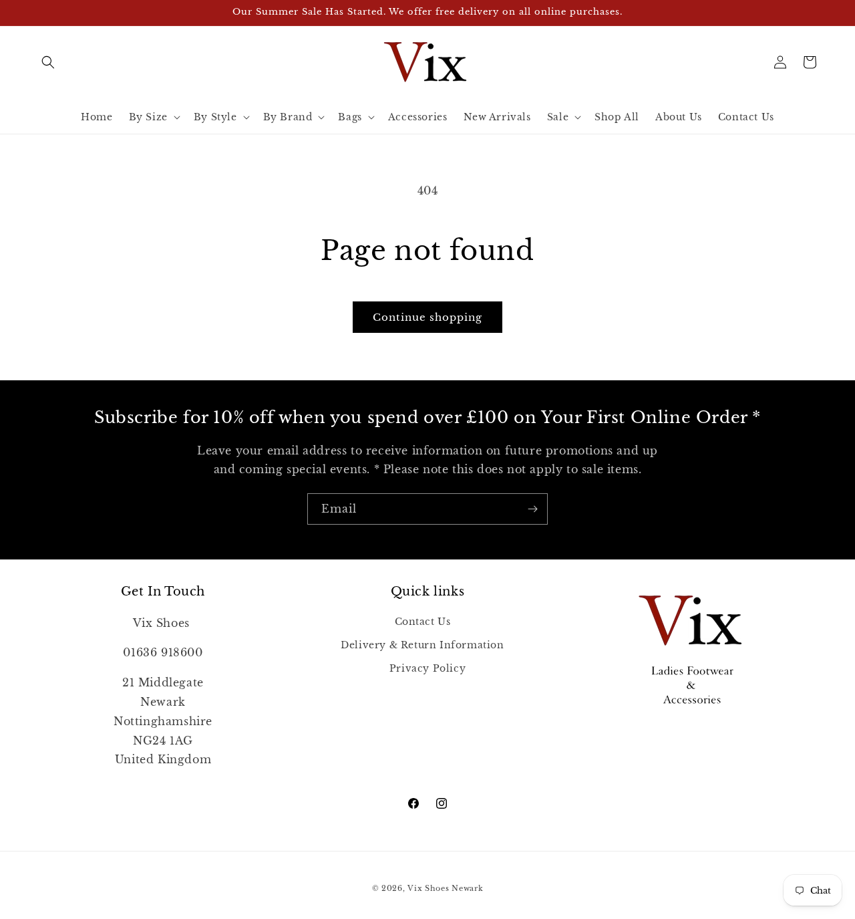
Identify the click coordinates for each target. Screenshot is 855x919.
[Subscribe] (532, 509)
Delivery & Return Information (422, 644)
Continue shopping (427, 317)
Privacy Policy (427, 668)
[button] (48, 62)
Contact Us (423, 621)
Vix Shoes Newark (445, 888)
